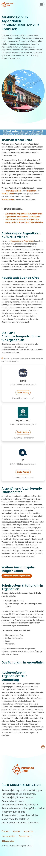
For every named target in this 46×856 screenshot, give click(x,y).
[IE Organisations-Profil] (23, 452)
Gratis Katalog (23, 393)
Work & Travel (7, 194)
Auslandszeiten (8, 199)
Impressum (28, 832)
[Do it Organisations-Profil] (23, 373)
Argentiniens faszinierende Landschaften (22, 217)
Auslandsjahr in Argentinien (22, 241)
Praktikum (31, 191)
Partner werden (8, 836)
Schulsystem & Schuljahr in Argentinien (22, 220)
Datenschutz (24, 836)
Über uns (5, 832)
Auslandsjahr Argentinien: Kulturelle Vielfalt (23, 214)
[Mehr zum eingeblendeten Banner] (23, 132)
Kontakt (16, 832)
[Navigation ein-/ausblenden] (41, 4)
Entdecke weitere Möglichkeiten (16, 576)
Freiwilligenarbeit (13, 191)
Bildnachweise (7, 841)
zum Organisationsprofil (24, 398)
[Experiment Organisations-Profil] (23, 412)
